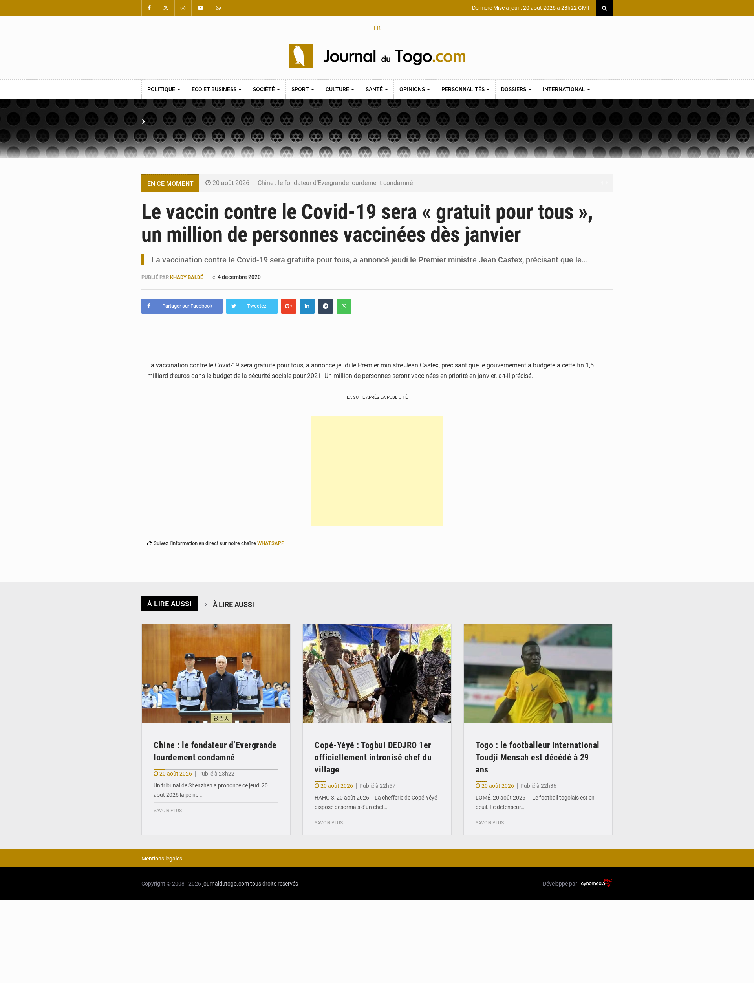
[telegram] (325, 306)
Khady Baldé (187, 277)
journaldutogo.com (225, 884)
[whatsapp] (344, 306)
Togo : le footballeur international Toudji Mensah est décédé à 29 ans (538, 757)
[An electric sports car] (216, 673)
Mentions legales (161, 858)
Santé (375, 89)
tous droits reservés (274, 884)
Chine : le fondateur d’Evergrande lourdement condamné (335, 183)
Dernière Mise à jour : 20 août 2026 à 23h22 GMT (530, 8)
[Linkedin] (307, 306)
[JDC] (377, 56)
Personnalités (463, 89)
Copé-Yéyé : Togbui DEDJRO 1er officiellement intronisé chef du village (373, 757)
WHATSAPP (270, 543)
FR (377, 28)
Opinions (412, 89)
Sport (300, 89)
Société (264, 89)
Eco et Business (215, 89)
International (564, 89)
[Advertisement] (377, 471)
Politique (161, 89)
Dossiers (514, 89)
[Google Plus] (288, 306)
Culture (338, 89)
